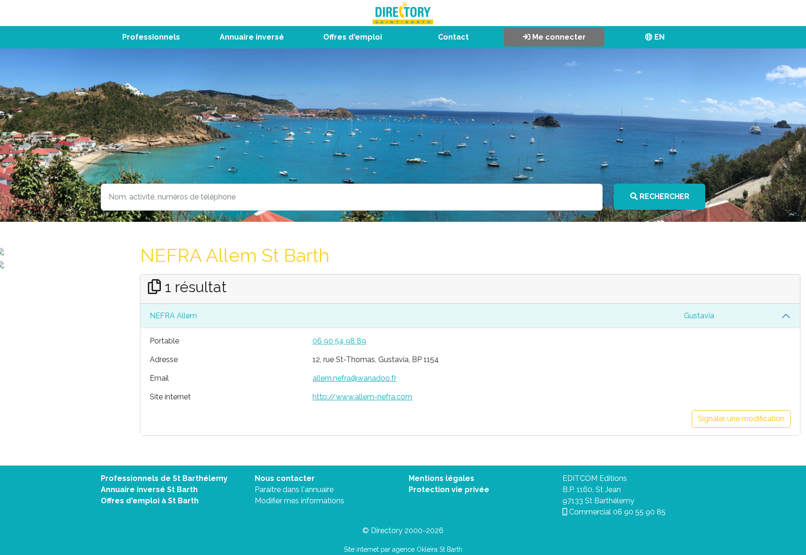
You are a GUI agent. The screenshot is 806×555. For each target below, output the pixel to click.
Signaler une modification (741, 418)
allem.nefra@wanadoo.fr (354, 378)
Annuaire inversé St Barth (149, 489)
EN (659, 37)
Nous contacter (285, 478)
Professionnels (151, 37)
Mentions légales (441, 478)
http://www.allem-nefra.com (362, 396)
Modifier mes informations (299, 500)
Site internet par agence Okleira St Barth (403, 549)
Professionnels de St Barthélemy (164, 478)
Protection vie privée (449, 489)
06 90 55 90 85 (639, 511)
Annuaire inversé (252, 37)
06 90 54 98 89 (339, 340)
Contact (453, 37)
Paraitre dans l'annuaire (294, 489)
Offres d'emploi (352, 37)
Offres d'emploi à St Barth (150, 500)
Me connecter (558, 37)
